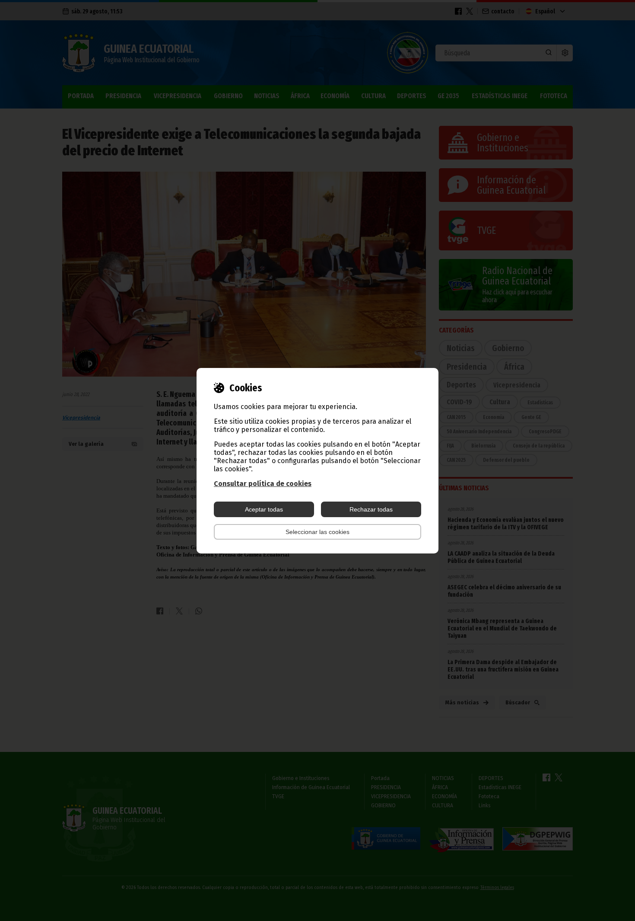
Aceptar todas (264, 509)
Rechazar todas (371, 509)
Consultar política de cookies (262, 484)
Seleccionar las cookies (317, 531)
